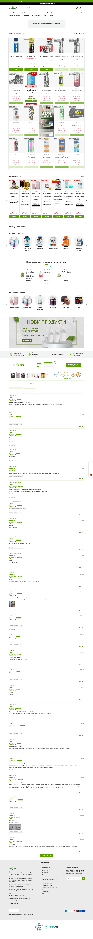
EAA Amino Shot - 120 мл (31, 124)
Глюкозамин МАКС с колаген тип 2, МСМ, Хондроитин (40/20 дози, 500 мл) (80, 196)
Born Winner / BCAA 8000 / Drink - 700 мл (61, 91)
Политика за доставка (47, 883)
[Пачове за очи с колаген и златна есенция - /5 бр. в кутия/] (25, 184)
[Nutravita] (53, 300)
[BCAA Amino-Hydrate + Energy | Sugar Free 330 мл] (61, 145)
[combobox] (46, 7)
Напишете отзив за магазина (73, 365)
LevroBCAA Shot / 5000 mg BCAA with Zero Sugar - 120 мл (76, 58)
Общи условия (45, 891)
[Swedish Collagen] (14, 300)
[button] (83, 7)
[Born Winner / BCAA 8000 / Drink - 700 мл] (61, 79)
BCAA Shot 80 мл (31, 56)
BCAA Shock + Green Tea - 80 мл (62, 124)
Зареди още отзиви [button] (46, 855)
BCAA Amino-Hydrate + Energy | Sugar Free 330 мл (61, 156)
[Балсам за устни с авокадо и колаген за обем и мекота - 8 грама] (68, 184)
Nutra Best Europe (17, 553)
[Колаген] (14, 241)
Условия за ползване (47, 885)
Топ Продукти (22, 12)
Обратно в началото (45, 862)
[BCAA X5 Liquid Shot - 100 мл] (16, 113)
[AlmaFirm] (66, 300)
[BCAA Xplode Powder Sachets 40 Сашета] (76, 113)
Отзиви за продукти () (29, 388)
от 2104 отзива (45, 266)
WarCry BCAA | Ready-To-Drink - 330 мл (31, 156)
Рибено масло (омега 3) (27, 249)
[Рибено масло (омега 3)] (27, 241)
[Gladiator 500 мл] (16, 145)
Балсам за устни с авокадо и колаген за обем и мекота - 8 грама (68, 196)
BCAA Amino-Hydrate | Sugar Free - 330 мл (46, 156)
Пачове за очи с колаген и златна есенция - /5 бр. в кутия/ (25, 196)
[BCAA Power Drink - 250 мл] (76, 145)
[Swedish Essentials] (40, 300)
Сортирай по (12, 33)
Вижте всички (81, 176)
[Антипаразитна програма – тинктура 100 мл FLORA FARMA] (14, 184)
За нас (51, 15)
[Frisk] (79, 300)
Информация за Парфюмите (48, 874)
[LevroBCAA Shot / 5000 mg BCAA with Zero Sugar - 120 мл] (76, 45)
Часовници (26, 15)
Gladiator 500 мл (16, 156)
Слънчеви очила (36, 15)
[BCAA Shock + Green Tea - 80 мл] (61, 113)
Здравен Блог (45, 872)
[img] (46, 264)
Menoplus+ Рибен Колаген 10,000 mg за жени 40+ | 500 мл (47, 196)
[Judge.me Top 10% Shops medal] (73, 374)
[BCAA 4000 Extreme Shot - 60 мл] (16, 45)
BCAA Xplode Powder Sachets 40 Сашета (77, 124)
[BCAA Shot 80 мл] (31, 45)
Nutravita (53, 307)
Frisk (79, 307)
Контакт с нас (45, 870)
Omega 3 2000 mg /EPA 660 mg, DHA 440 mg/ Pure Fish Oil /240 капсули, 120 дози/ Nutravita (57, 196)
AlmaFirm (66, 307)
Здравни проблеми (51, 12)
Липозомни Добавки (79, 249)
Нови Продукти (32, 12)
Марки (45, 15)
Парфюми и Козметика (14, 15)
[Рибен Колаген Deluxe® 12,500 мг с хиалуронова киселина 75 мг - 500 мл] (36, 184)
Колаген (14, 248)
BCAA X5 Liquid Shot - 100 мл (16, 124)
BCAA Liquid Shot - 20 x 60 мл (46, 57)
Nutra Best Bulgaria (17, 482)
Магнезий (40, 248)
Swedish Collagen (14, 307)
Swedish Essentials (40, 308)
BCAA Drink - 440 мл (77, 90)
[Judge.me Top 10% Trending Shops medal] (78, 374)
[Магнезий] (40, 241)
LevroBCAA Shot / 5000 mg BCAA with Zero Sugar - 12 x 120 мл (61, 58)
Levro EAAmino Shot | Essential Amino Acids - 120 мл (46, 92)
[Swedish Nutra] (27, 300)
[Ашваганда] (66, 241)
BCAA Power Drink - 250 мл (76, 156)
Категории (40, 12)
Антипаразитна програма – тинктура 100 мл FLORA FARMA (14, 196)
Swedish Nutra (27, 307)
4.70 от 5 (22, 364)
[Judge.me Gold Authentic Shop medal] (62, 374)
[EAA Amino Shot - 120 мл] (31, 113)
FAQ (43, 893)
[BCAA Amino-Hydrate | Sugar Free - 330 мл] (46, 145)
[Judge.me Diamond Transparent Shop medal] (56, 374)
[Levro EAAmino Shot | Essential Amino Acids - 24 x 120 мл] (16, 79)
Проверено (67, 378)
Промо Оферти (12, 12)
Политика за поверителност (48, 877)
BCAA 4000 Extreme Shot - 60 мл (16, 57)
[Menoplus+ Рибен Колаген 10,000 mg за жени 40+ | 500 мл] (47, 184)
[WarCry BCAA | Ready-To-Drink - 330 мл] (31, 145)
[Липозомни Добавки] (79, 241)
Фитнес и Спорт (63, 12)
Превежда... (13, 445)
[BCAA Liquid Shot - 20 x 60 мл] (46, 45)
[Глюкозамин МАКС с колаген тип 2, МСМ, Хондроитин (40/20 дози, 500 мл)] (79, 184)
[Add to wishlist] (22, 39)
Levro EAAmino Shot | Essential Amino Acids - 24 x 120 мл (16, 92)
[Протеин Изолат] (53, 241)
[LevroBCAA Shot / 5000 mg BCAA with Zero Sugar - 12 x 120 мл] (61, 45)
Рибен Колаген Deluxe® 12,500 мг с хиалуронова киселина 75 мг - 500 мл (36, 196)
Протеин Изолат (53, 248)
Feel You (14, 395)
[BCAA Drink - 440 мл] (76, 79)
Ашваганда (66, 248)
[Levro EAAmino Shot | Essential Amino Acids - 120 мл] (46, 79)
